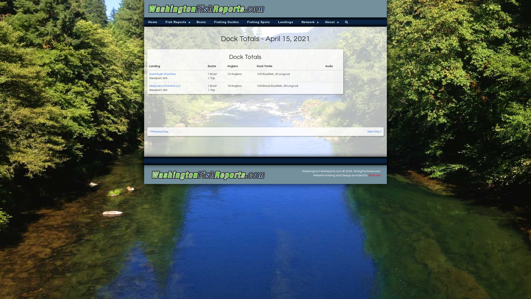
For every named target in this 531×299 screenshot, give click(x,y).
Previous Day (159, 131)
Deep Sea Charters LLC (165, 86)
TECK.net (374, 175)
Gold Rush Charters (162, 74)
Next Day (374, 131)
